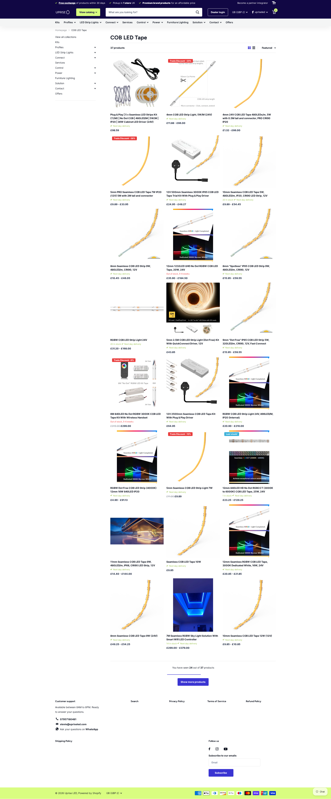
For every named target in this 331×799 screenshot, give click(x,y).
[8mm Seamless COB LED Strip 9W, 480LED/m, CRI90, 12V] (137, 235)
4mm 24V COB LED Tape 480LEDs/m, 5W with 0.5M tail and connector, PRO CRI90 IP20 (247, 118)
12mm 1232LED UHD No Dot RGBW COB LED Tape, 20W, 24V (192, 268)
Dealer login (218, 12)
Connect (111, 22)
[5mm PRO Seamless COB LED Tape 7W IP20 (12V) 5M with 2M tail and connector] (137, 161)
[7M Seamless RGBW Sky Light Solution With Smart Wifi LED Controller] (193, 605)
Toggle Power (95, 73)
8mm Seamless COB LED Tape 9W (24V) (134, 635)
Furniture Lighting (177, 22)
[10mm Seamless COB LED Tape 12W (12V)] (249, 605)
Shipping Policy (63, 741)
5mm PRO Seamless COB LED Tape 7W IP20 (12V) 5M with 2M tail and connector (136, 194)
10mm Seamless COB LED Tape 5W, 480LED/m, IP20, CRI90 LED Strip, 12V (245, 194)
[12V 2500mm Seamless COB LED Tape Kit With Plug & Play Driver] (193, 383)
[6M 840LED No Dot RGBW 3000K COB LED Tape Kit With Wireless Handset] (137, 383)
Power (156, 22)
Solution (198, 22)
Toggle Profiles (95, 47)
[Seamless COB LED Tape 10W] (193, 531)
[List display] (253, 48)
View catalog (87, 12)
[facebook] (209, 749)
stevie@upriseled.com (73, 724)
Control (141, 22)
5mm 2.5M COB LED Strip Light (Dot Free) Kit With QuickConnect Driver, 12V (192, 341)
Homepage (61, 30)
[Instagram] (217, 748)
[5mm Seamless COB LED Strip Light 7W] (193, 457)
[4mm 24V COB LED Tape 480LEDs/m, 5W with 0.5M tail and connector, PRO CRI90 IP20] (249, 84)
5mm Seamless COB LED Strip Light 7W (189, 487)
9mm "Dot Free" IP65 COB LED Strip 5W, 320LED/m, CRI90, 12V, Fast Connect (246, 341)
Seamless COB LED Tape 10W (183, 561)
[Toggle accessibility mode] (274, 3)
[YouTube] (225, 749)
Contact (214, 22)
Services (127, 22)
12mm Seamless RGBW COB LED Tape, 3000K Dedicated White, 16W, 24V (245, 563)
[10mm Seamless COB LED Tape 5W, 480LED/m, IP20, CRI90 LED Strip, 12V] (249, 161)
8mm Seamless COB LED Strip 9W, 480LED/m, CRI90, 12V (130, 268)
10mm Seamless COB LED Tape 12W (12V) (247, 635)
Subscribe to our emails (223, 755)
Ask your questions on (79, 729)
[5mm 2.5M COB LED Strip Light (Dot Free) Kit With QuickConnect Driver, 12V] (193, 309)
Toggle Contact (95, 88)
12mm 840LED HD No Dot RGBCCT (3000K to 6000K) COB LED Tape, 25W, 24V (248, 489)
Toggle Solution (95, 83)
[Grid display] (249, 48)
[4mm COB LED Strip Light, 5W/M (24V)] (193, 84)
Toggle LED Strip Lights (95, 52)
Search (134, 701)
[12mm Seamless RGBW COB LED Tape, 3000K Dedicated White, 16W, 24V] (249, 531)
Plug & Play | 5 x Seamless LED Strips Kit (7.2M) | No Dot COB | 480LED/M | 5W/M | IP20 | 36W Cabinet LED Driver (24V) (134, 118)
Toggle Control (95, 67)
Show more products (193, 681)
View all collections (65, 36)
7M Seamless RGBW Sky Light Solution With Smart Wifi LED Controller (192, 637)
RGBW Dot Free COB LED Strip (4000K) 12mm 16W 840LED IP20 (133, 489)
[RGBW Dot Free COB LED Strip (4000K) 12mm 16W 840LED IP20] (137, 457)
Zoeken (197, 12)
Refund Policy (253, 701)
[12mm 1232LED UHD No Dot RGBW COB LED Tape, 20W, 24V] (193, 235)
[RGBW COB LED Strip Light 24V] (137, 309)
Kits (57, 22)
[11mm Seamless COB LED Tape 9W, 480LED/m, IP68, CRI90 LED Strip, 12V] (137, 531)
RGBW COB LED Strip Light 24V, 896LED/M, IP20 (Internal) (248, 415)
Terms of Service (216, 701)
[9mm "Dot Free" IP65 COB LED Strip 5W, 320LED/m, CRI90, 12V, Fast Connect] (249, 309)
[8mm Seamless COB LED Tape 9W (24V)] (137, 605)
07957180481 (68, 719)
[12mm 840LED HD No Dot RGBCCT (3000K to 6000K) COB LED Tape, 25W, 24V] (249, 457)
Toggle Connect (95, 57)
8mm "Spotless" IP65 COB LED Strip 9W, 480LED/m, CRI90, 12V (246, 268)
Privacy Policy (177, 701)
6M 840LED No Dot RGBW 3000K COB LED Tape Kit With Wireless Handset (135, 415)
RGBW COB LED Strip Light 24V (128, 339)
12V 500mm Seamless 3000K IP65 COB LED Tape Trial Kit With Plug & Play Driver (192, 194)
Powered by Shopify (89, 793)
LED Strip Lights (89, 22)
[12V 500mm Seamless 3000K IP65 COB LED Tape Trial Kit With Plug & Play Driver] (193, 161)
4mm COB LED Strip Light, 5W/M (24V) (189, 114)
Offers (229, 22)
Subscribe (221, 772)
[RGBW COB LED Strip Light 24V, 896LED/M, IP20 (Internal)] (249, 383)
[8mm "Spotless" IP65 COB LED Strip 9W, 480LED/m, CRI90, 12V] (249, 235)
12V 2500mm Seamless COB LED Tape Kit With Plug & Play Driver (190, 415)
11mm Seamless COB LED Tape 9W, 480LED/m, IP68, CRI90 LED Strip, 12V (132, 563)
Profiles (68, 22)
